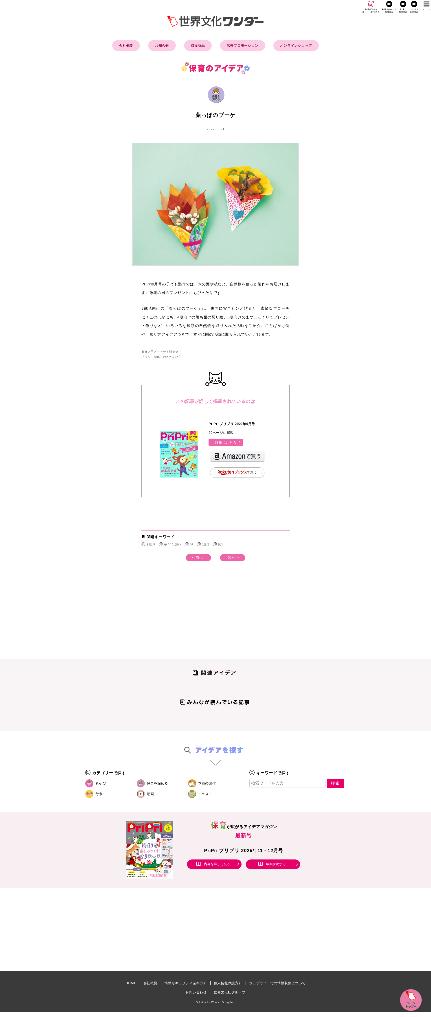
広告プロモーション (243, 45)
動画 (150, 794)
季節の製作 (207, 783)
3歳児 (151, 544)
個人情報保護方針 (228, 983)
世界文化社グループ (230, 992)
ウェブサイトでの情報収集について (277, 983)
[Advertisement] (177, 617)
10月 (205, 544)
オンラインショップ (296, 45)
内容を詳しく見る (217, 864)
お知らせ (162, 45)
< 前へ (197, 557)
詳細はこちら (226, 442)
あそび (100, 783)
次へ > (233, 557)
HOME (130, 983)
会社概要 (126, 45)
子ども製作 (173, 544)
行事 (99, 794)
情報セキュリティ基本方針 (186, 983)
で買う (252, 472)
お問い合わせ (196, 992)
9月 (220, 544)
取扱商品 (198, 45)
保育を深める (157, 783)
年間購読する (276, 864)
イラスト (205, 794)
